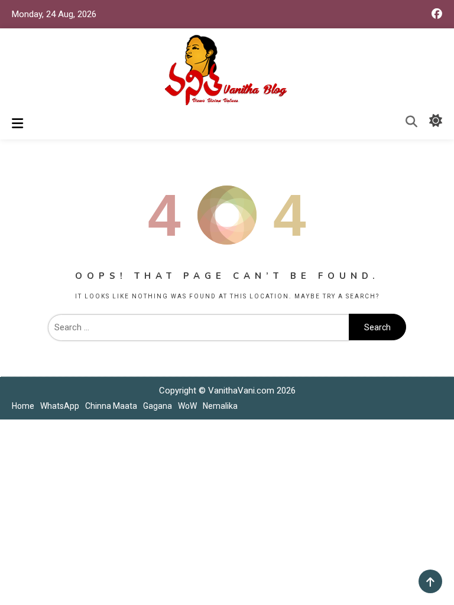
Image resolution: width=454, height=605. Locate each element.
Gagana (157, 406)
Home (23, 406)
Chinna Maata (111, 406)
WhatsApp (59, 406)
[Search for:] (198, 327)
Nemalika (220, 406)
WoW (187, 406)
